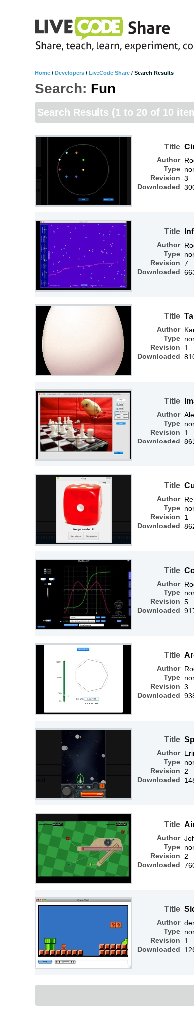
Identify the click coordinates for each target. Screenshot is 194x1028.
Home (42, 73)
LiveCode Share (109, 73)
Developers (69, 73)
